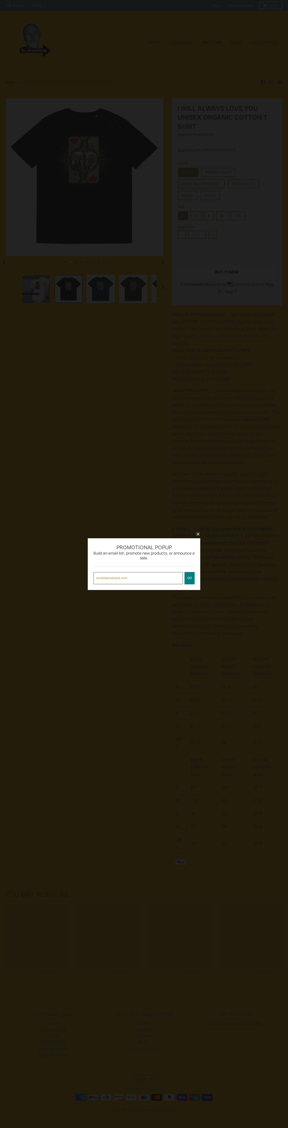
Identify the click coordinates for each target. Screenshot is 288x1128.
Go (189, 578)
